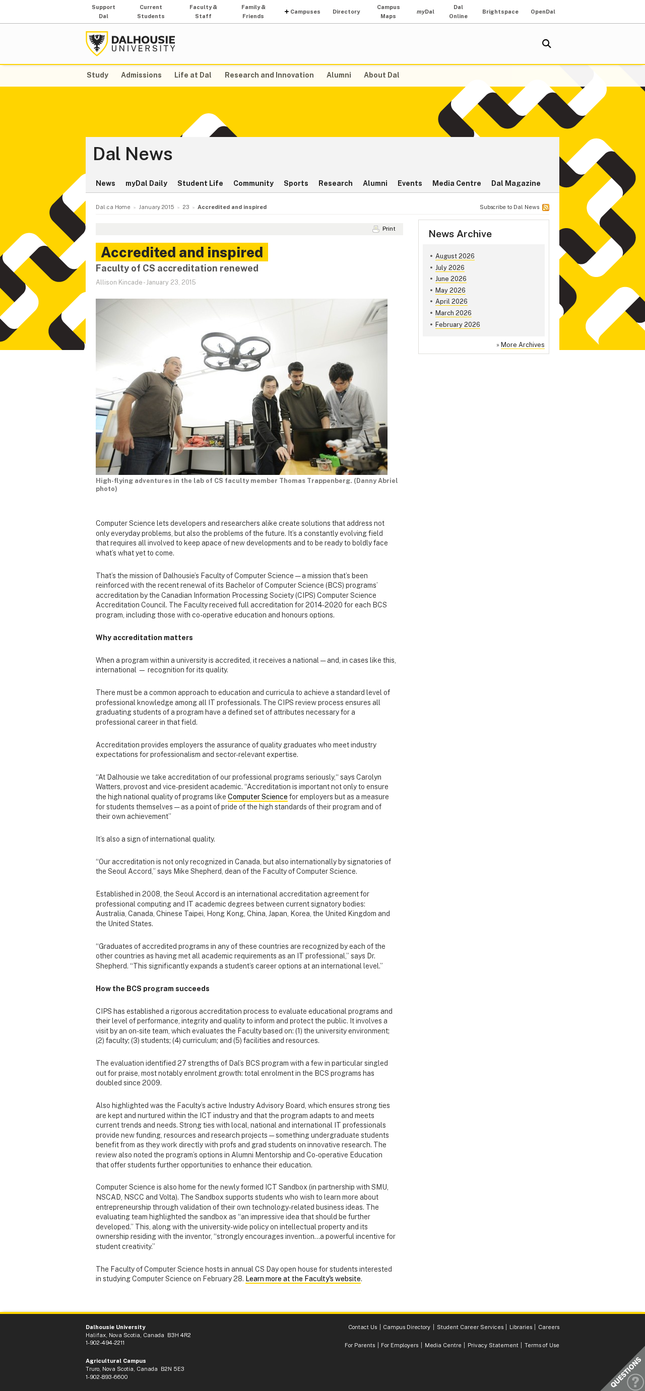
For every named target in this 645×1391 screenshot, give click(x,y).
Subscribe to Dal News (509, 207)
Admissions (141, 75)
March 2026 (453, 313)
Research (335, 183)
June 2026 (451, 279)
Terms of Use (542, 1345)
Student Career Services (470, 1327)
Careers (548, 1327)
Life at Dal (193, 75)
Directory (346, 12)
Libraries (520, 1327)
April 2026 (451, 301)
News (105, 183)
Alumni (339, 75)
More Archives (523, 345)
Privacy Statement (493, 1345)
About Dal (382, 75)
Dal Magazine (516, 183)
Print (389, 228)
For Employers (399, 1345)
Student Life (200, 183)
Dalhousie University (130, 43)
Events (410, 183)
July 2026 (450, 267)
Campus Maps (388, 11)
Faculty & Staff (203, 11)
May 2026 (450, 290)
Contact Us (362, 1327)
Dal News (133, 154)
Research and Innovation (269, 75)
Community (253, 183)
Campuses (305, 12)
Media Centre (456, 183)
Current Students (151, 11)
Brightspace (500, 12)
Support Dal (103, 11)
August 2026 (455, 256)
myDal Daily (146, 183)
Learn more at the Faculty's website (303, 1279)
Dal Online (458, 11)
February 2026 (457, 324)
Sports (296, 183)
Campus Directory (406, 1327)
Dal (425, 12)
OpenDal (543, 12)
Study (97, 75)
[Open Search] (546, 43)
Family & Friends (253, 11)
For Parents (360, 1345)
